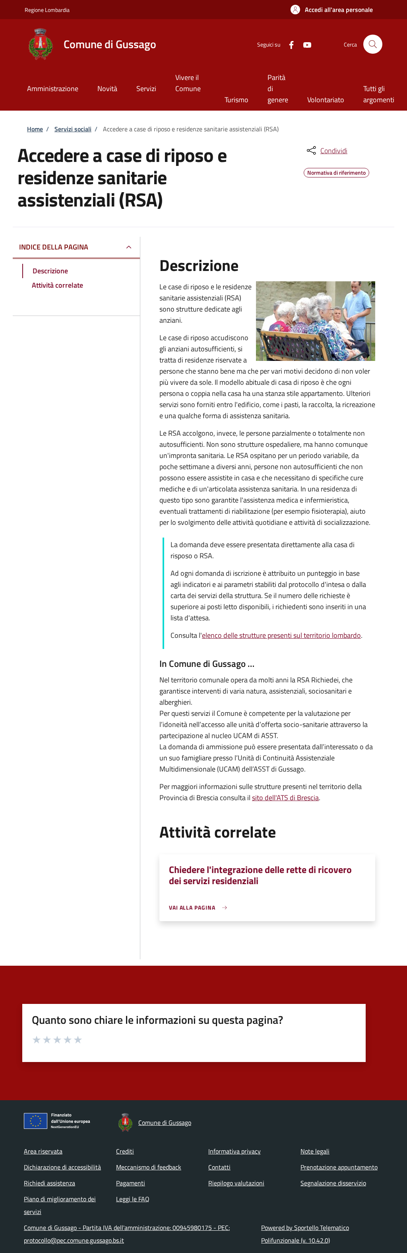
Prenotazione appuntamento (339, 1167)
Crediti (125, 1151)
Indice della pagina (53, 247)
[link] (200, 907)
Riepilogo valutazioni (236, 1183)
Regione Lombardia (47, 10)
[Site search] (372, 44)
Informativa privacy (234, 1151)
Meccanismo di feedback (148, 1167)
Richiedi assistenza (49, 1183)
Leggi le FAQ (132, 1199)
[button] (331, 9)
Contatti (219, 1167)
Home (35, 129)
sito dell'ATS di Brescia (285, 797)
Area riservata (43, 1151)
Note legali (314, 1151)
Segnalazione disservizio (333, 1183)
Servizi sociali (72, 129)
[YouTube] (304, 44)
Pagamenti (130, 1183)
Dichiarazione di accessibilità (62, 1167)
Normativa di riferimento (336, 171)
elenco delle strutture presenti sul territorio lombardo (281, 635)
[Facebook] (288, 44)
